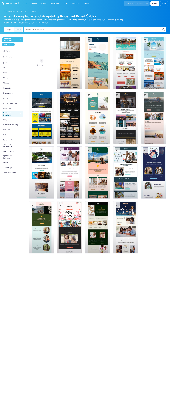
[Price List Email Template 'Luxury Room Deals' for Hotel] (69, 118)
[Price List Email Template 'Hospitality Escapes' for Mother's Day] (69, 172)
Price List (23, 11)
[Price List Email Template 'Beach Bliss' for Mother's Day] (125, 172)
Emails (18, 29)
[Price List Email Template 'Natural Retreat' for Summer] (41, 227)
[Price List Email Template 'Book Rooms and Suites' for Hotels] (69, 63)
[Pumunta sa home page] (9, 3)
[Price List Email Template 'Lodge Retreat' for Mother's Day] (97, 227)
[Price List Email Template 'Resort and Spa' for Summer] (153, 63)
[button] (21, 51)
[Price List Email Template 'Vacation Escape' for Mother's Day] (69, 227)
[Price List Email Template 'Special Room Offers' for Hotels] (41, 118)
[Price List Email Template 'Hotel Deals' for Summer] (97, 172)
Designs (9, 29)
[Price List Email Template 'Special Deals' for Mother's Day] (125, 118)
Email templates (9, 11)
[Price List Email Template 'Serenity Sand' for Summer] (97, 118)
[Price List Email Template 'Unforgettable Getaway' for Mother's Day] (125, 227)
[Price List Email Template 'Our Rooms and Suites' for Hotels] (125, 63)
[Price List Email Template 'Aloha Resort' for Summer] (97, 63)
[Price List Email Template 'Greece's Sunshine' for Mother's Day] (153, 172)
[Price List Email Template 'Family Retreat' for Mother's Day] (153, 118)
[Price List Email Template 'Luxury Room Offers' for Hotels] (41, 172)
